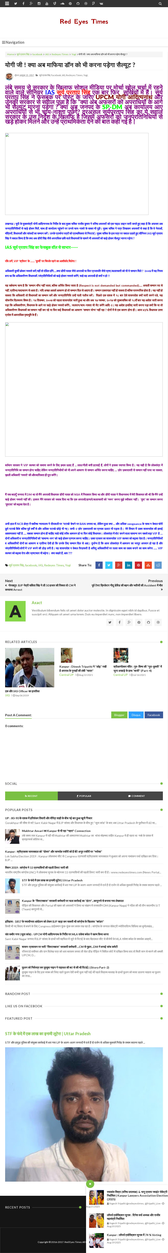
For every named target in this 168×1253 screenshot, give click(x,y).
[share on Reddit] (158, 565)
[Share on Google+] (118, 565)
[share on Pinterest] (138, 565)
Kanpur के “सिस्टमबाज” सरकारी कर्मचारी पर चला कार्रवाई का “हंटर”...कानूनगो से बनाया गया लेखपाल (73, 900)
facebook (37, 54)
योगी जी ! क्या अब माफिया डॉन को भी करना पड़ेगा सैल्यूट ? (70, 64)
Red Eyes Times (84, 21)
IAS (47, 54)
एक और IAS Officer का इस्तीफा (22, 691)
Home (10, 54)
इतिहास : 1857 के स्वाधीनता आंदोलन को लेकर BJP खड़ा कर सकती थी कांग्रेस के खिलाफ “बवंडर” (54, 921)
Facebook (154, 715)
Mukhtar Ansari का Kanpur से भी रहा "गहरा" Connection (56, 831)
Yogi (74, 54)
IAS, (64, 75)
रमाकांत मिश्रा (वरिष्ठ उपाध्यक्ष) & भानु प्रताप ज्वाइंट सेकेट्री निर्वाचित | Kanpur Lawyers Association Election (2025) (137, 1195)
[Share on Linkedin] (128, 565)
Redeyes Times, (74, 75)
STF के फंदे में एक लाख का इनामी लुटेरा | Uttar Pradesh (52, 880)
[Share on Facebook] (99, 565)
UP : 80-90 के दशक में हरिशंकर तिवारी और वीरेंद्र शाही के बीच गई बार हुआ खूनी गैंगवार (48, 818)
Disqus (136, 715)
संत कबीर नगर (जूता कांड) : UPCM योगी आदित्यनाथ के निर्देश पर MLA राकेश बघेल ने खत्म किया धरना (57, 934)
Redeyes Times (60, 54)
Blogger (119, 715)
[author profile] (9, 79)
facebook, (56, 75)
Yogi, (85, 75)
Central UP (66, 674)
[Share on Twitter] (108, 565)
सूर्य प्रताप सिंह (23, 54)
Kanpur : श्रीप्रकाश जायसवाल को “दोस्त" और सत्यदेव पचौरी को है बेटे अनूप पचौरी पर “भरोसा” (53, 851)
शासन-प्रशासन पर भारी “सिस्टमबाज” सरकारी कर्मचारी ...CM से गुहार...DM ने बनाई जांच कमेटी (70, 946)
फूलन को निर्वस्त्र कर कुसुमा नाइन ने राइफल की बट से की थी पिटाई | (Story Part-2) (65, 967)
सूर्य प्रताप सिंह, (45, 75)
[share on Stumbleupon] (148, 565)
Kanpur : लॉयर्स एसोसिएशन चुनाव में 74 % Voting (134, 1235)
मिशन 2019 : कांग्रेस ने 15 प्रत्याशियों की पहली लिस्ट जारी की (36, 867)
